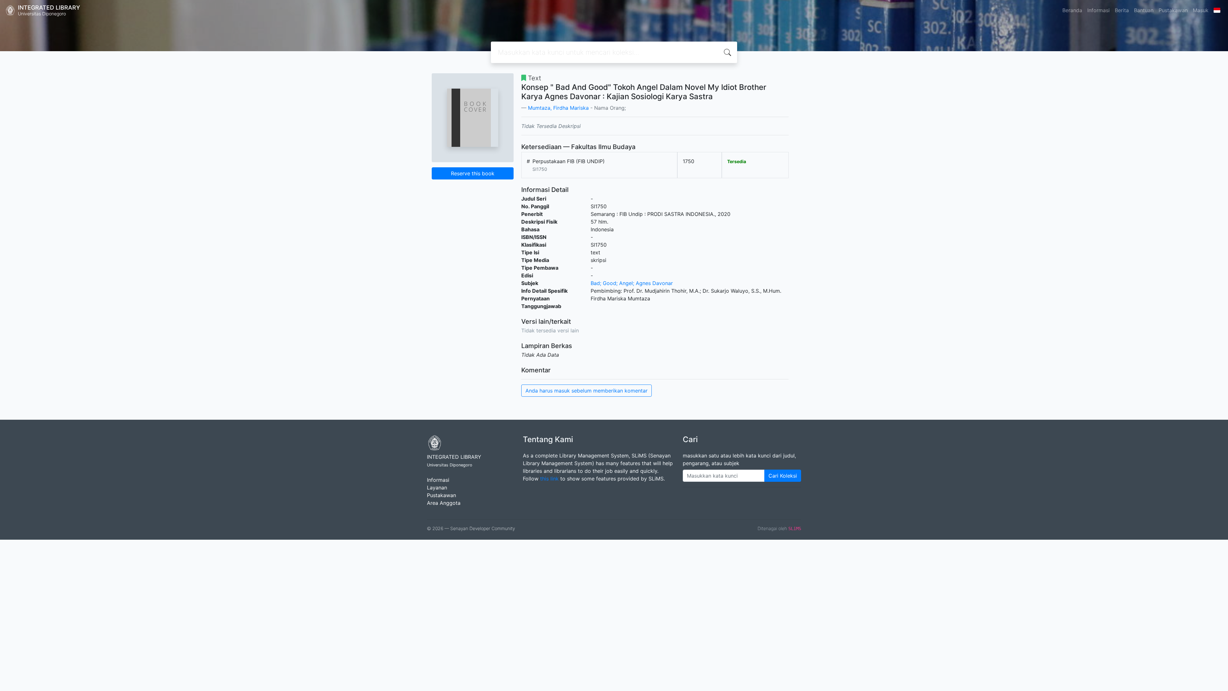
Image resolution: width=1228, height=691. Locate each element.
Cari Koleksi (782, 476)
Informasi (1098, 10)
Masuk (1200, 10)
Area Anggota (443, 503)
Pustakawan (1173, 10)
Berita (1122, 10)
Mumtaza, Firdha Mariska (558, 108)
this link (549, 478)
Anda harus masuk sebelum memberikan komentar (586, 390)
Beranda (1072, 10)
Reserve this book (472, 173)
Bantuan (1143, 10)
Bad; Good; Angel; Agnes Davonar (632, 283)
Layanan (437, 487)
